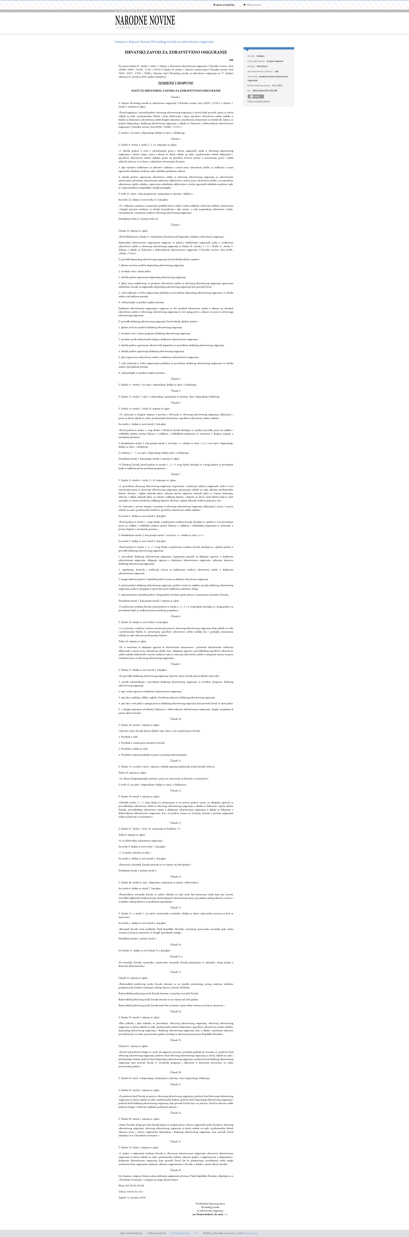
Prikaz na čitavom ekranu (258, 101)
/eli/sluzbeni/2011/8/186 (264, 91)
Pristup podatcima (180, 1233)
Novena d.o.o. (250, 1233)
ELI (196, 1233)
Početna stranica (253, 5)
